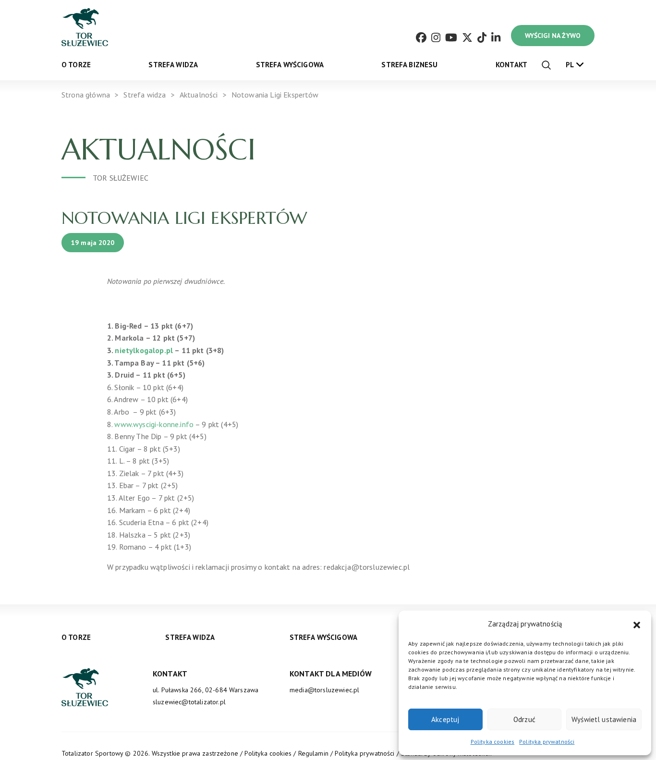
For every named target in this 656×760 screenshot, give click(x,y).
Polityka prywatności (546, 741)
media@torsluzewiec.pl (324, 690)
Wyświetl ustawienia (603, 719)
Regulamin (313, 753)
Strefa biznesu (409, 64)
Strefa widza (173, 64)
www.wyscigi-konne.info (154, 424)
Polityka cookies (493, 741)
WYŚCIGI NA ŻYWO (553, 35)
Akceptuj (445, 719)
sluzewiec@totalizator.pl (189, 702)
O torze (76, 64)
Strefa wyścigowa (290, 64)
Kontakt (511, 64)
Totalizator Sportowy (92, 753)
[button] (637, 624)
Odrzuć (524, 719)
